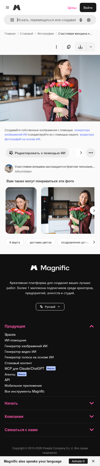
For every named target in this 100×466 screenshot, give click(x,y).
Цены (72, 7)
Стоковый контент (18, 362)
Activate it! (78, 461)
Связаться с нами (21, 429)
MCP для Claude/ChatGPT (30, 368)
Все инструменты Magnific (24, 391)
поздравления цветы (75, 242)
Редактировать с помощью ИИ (40, 152)
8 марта (15, 242)
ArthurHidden (23, 171)
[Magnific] (50, 268)
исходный (31, 62)
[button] (50, 306)
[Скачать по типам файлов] (90, 46)
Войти (88, 7)
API (7, 379)
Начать (11, 403)
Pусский (50, 307)
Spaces (10, 334)
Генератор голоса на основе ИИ (29, 357)
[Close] (93, 461)
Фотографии (45, 33)
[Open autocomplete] (10, 20)
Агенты (15, 374)
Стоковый (26, 33)
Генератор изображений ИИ (26, 345)
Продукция (15, 326)
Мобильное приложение (23, 385)
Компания (14, 416)
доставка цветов (40, 242)
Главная (10, 33)
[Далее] (81, 152)
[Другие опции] (56, 46)
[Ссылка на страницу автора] (9, 169)
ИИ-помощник (15, 340)
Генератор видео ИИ (20, 351)
